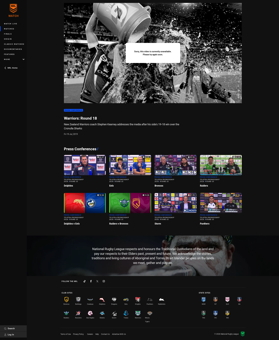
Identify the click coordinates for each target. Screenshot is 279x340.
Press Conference (73, 110)
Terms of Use (65, 334)
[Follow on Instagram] (104, 281)
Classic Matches (14, 44)
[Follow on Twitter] (97, 281)
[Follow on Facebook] (91, 281)
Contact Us (105, 334)
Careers (90, 334)
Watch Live (10, 24)
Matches (9, 29)
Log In (11, 334)
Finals (8, 34)
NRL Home (13, 67)
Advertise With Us (119, 334)
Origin (8, 39)
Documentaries (13, 49)
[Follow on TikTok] (84, 281)
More (7, 59)
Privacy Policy (78, 334)
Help (97, 334)
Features (9, 54)
